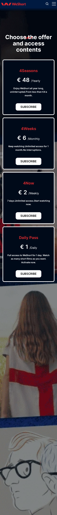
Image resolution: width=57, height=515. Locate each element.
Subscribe (28, 106)
